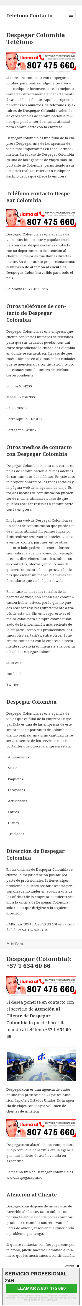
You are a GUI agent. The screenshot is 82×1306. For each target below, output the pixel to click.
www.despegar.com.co (24, 1177)
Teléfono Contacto (29, 15)
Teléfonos (17, 944)
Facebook (14, 673)
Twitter (12, 684)
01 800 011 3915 (35, 289)
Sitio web (14, 662)
